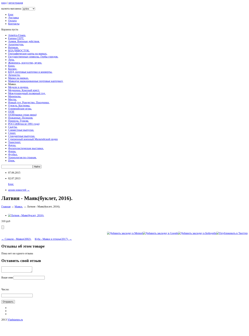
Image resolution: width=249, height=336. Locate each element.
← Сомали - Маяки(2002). (16, 239)
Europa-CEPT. (16, 38)
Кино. (11, 65)
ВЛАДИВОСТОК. (19, 50)
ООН (11, 111)
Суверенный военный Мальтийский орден (33, 139)
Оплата (12, 20)
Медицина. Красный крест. (24, 90)
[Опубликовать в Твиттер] (232, 233)
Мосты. (12, 99)
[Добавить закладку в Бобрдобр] (197, 233)
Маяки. (19, 206)
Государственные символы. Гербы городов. (33, 56)
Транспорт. (14, 142)
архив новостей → (19, 189)
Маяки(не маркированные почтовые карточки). (35, 81)
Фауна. (12, 145)
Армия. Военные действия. (24, 41)
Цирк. (11, 160)
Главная (6, 206)
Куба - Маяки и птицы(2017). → (53, 239)
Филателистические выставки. (26, 148)
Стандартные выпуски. (21, 136)
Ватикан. (13, 47)
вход (4, 2)
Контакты (13, 23)
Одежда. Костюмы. (19, 105)
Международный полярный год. (27, 93)
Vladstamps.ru (15, 319)
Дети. (11, 59)
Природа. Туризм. (18, 120)
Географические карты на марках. (27, 53)
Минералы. (14, 96)
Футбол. (13, 154)
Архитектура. (16, 44)
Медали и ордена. (18, 87)
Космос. (12, 68)
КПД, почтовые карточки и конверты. (30, 71)
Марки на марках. (18, 78)
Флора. (12, 151)
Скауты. (12, 126)
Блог (11, 14)
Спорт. (12, 133)
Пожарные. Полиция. (20, 117)
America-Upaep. (17, 35)
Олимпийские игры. (20, 108)
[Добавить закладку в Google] (160, 233)
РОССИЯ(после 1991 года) (23, 123)
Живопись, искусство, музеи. (25, 62)
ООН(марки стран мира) (22, 114)
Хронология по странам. (22, 157)
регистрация (15, 2)
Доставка (13, 17)
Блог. (11, 184)
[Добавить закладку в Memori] (125, 233)
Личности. (14, 75)
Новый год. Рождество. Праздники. (28, 102)
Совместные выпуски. (21, 130)
